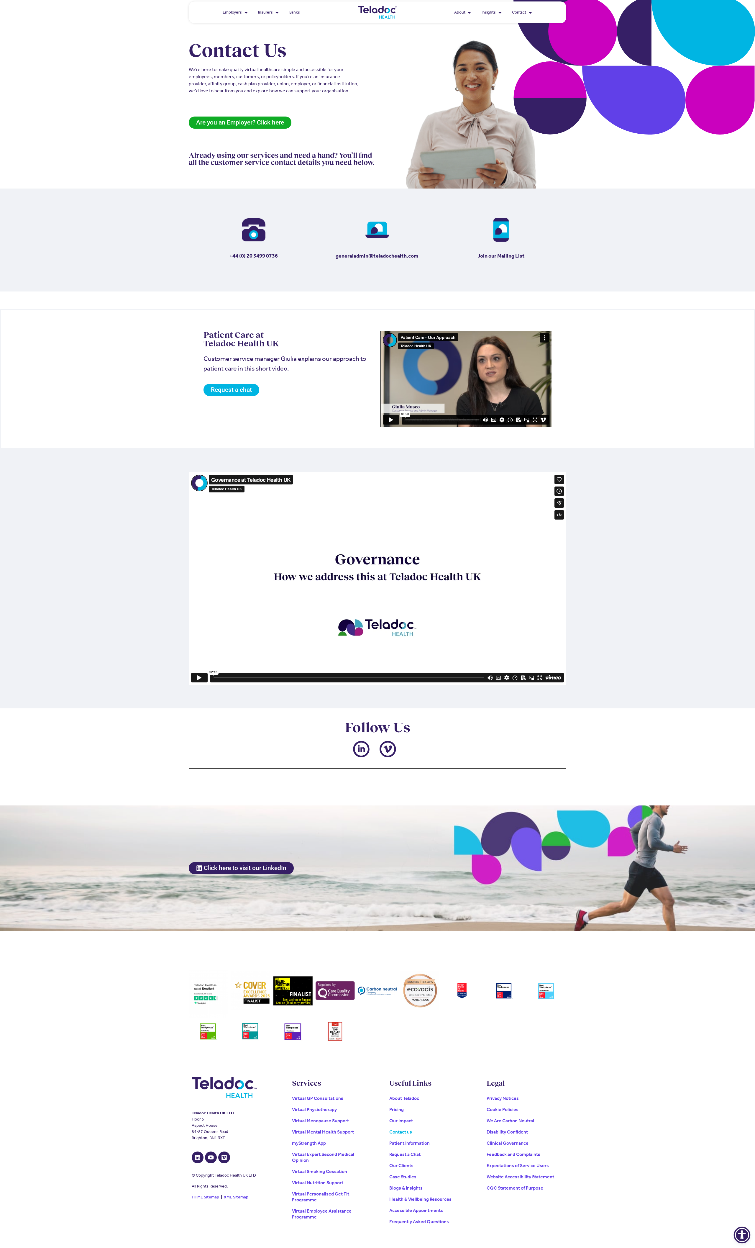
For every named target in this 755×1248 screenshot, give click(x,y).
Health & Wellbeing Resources (420, 1199)
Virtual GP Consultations (317, 1098)
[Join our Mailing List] (501, 230)
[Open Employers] (246, 12)
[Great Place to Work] (462, 991)
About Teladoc (404, 1098)
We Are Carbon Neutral (510, 1120)
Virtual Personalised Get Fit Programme (320, 1197)
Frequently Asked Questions (419, 1221)
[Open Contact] (530, 12)
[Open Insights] (500, 12)
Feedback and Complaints (513, 1154)
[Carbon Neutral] (377, 991)
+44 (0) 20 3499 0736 (253, 256)
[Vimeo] (224, 1157)
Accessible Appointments (416, 1210)
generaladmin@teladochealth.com (377, 256)
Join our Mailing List (501, 256)
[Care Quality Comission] (335, 991)
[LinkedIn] (197, 1157)
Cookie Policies (502, 1109)
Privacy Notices (503, 1098)
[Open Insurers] (277, 12)
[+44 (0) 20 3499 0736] (253, 230)
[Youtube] (211, 1157)
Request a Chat (405, 1154)
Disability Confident (507, 1132)
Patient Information (409, 1143)
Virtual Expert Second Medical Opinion (323, 1157)
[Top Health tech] (335, 1031)
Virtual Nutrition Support (317, 1182)
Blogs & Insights (406, 1188)
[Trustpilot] (208, 993)
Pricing (396, 1109)
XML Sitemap (236, 1197)
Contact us (400, 1132)
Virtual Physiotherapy (314, 1109)
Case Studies (402, 1177)
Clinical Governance (507, 1143)
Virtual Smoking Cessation (319, 1171)
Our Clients (401, 1165)
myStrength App (309, 1143)
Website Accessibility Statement (520, 1177)
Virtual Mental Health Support (323, 1132)
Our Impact (401, 1120)
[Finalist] (293, 990)
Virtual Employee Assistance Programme (322, 1214)
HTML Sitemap (205, 1197)
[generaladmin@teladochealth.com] (377, 230)
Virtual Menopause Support (320, 1120)
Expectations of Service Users (518, 1165)
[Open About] (469, 12)
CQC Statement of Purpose (515, 1188)
